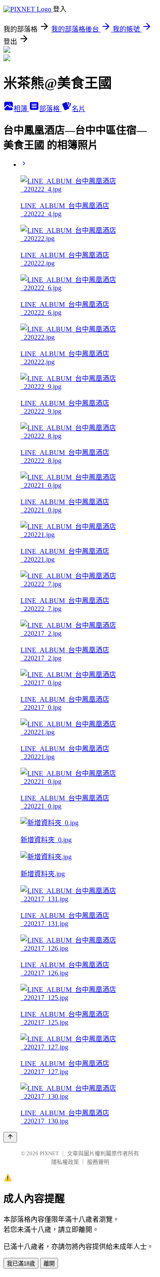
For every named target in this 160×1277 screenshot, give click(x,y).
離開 (49, 1263)
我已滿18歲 (21, 1263)
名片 (78, 108)
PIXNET (49, 1153)
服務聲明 (98, 1162)
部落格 (50, 108)
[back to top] (10, 1137)
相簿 (21, 108)
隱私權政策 (65, 1162)
